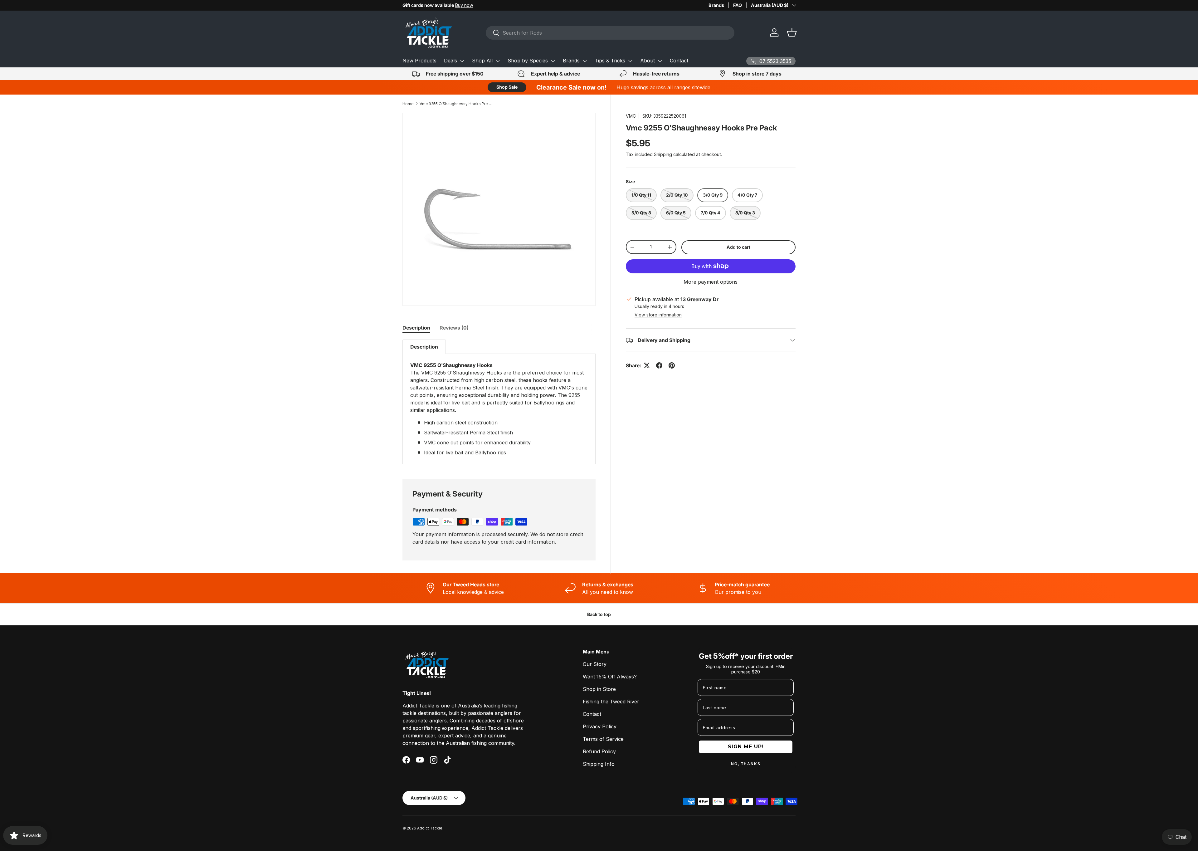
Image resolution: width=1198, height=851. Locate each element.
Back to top (599, 614)
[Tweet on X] (646, 365)
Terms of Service (603, 739)
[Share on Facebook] (659, 365)
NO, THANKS (746, 764)
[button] (792, 32)
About (647, 60)
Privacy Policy (599, 726)
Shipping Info (599, 764)
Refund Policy (599, 751)
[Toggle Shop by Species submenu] (553, 61)
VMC (631, 116)
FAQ (737, 5)
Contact (679, 60)
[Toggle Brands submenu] (584, 61)
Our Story (594, 664)
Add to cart (738, 247)
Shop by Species (528, 60)
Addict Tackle (429, 828)
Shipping (663, 154)
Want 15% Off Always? (610, 676)
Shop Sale (507, 87)
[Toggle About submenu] (660, 61)
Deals (450, 60)
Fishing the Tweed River (611, 701)
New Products (419, 60)
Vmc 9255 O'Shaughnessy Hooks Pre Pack (457, 103)
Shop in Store (599, 689)
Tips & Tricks (610, 60)
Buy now (464, 5)
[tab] (416, 328)
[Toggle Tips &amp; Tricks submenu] (630, 61)
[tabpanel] (499, 402)
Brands (716, 5)
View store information (658, 315)
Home (408, 103)
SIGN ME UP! (746, 747)
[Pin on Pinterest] (671, 365)
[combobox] (610, 33)
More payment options (711, 282)
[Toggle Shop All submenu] (497, 61)
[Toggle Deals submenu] (462, 61)
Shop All (482, 60)
